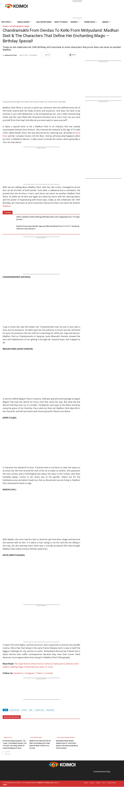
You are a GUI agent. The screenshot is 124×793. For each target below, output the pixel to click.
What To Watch (61, 22)
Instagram (29, 673)
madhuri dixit (39, 710)
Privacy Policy (111, 783)
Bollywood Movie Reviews (65, 737)
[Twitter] (8, 706)
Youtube (49, 673)
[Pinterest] (13, 774)
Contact (92, 783)
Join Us (47, 55)
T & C (103, 783)
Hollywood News (43, 22)
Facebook (18, 673)
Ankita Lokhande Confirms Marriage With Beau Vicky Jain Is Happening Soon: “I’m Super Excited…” (48, 218)
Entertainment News (19, 26)
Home (5, 26)
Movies (40, 782)
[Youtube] (20, 774)
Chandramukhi (14, 710)
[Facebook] (4, 706)
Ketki (30, 710)
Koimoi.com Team (11, 55)
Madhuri (7, 206)
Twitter (39, 673)
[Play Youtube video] (41, 303)
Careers (98, 783)
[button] (72, 54)
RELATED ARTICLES (11, 717)
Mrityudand (50, 710)
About (86, 783)
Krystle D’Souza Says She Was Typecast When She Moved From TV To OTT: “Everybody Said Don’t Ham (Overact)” (47, 227)
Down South (8, 737)
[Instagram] (10, 774)
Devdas (24, 710)
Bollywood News (36, 737)
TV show (47, 782)
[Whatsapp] (13, 706)
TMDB (5, 785)
